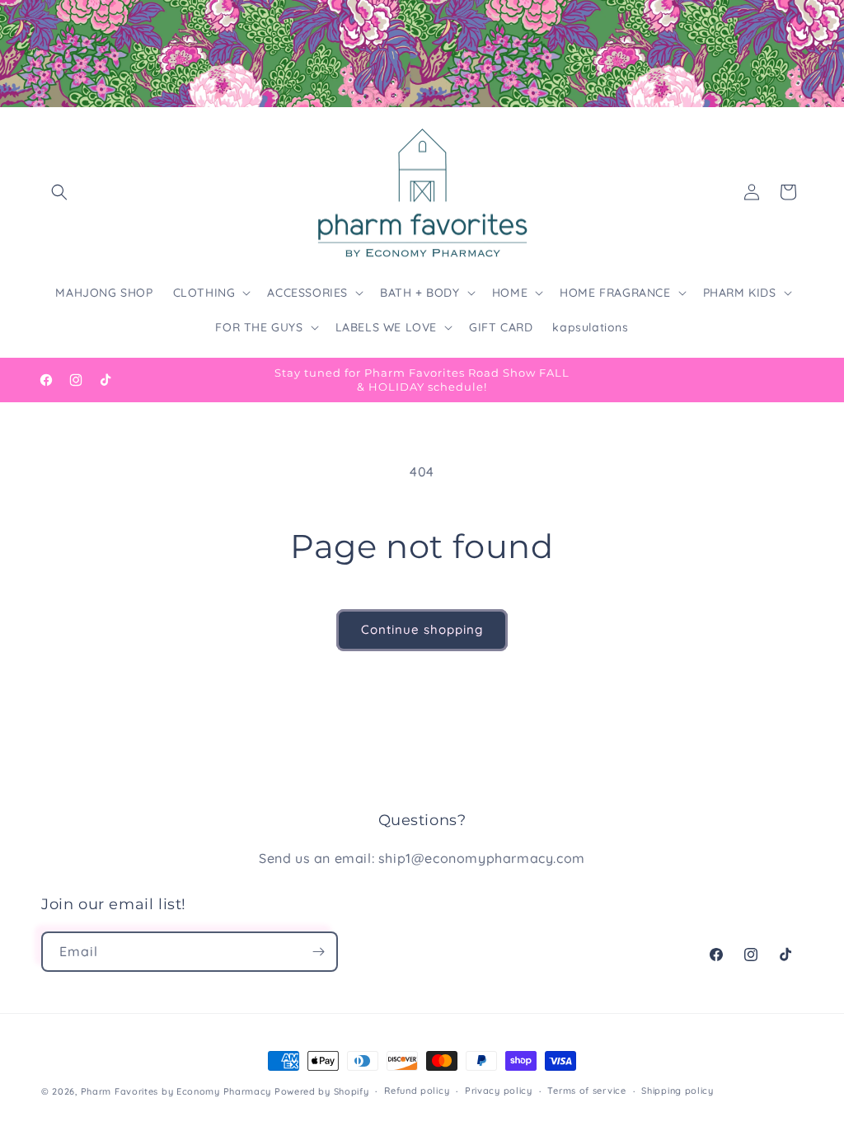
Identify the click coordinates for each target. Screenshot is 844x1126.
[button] (59, 192)
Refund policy (416, 1090)
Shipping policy (677, 1090)
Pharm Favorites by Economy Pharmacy (176, 1091)
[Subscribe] (318, 951)
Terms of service (586, 1090)
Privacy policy (498, 1090)
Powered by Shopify (321, 1091)
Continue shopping (422, 629)
